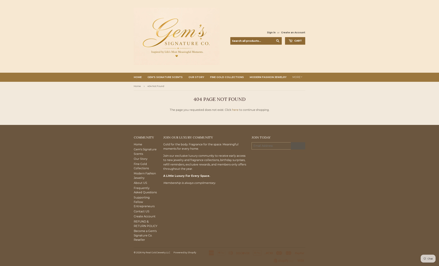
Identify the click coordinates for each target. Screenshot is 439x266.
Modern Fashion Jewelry (268, 77)
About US (140, 183)
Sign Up (298, 146)
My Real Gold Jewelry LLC (156, 252)
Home (138, 77)
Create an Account (293, 32)
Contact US (141, 211)
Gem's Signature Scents (165, 77)
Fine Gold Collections (227, 77)
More (296, 77)
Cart (298, 40)
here (235, 110)
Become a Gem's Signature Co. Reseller (145, 235)
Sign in (271, 32)
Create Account (145, 216)
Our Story (196, 77)
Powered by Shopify (185, 252)
